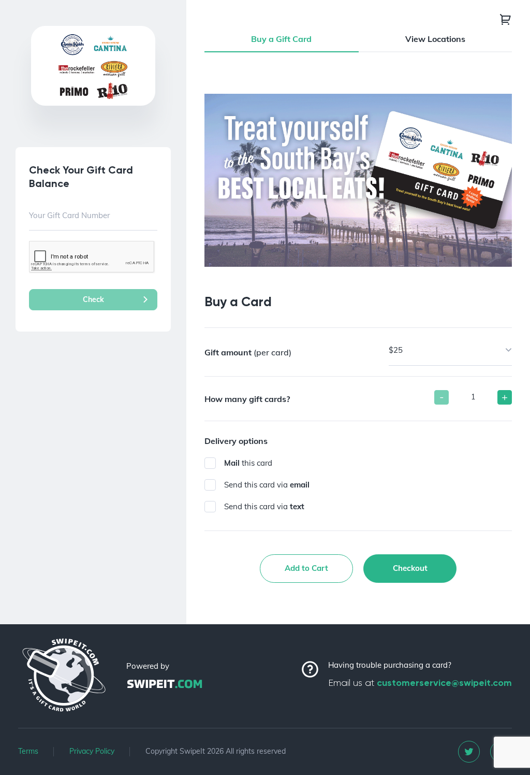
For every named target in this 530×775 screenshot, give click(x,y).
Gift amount (247, 352)
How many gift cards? (247, 399)
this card (248, 463)
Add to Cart (306, 568)
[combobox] (450, 351)
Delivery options (236, 441)
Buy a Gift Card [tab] (281, 39)
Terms (28, 751)
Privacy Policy (91, 751)
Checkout (410, 568)
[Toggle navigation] (506, 19)
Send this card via (267, 485)
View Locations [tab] (435, 39)
